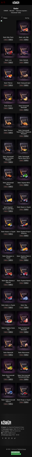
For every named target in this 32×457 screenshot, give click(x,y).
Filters (5, 18)
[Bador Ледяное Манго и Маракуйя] (23, 246)
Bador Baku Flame (8, 37)
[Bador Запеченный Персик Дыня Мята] (23, 147)
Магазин (12, 10)
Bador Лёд (24, 305)
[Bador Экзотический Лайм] (8, 365)
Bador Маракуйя (8, 352)
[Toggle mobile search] (4, 2)
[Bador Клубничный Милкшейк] (23, 318)
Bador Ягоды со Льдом (24, 400)
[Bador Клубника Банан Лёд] (8, 318)
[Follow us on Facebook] (2, 438)
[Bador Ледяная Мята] (23, 173)
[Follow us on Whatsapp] (12, 438)
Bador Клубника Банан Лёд (8, 328)
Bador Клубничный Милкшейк (23, 328)
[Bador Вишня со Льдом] (23, 197)
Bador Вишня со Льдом (24, 207)
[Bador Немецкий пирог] (23, 73)
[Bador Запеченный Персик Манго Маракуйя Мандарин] (23, 120)
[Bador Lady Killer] (23, 27)
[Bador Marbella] (23, 50)
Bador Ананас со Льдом (8, 231)
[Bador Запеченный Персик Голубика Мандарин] (8, 147)
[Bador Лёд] (23, 295)
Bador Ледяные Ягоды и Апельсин (24, 232)
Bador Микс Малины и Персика (8, 281)
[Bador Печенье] (8, 120)
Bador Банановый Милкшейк (24, 106)
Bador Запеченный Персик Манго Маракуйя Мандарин (23, 132)
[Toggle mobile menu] (2, 2)
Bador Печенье (8, 130)
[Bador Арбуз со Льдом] (8, 295)
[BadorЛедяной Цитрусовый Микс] (8, 197)
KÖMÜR (6, 10)
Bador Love (8, 60)
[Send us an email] (5, 438)
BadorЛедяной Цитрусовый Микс (8, 208)
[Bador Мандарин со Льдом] (8, 246)
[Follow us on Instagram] (9, 438)
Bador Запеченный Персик (8, 183)
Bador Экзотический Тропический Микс (24, 376)
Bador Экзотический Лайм (8, 376)
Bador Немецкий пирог (23, 83)
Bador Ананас (8, 106)
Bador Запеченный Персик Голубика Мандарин (8, 158)
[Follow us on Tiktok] (14, 438)
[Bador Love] (8, 50)
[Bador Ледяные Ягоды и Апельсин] (23, 222)
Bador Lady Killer (24, 37)
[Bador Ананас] (8, 96)
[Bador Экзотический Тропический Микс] (23, 365)
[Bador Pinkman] (8, 73)
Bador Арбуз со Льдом (8, 305)
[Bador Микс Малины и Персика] (8, 271)
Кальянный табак (16, 12)
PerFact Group (22, 449)
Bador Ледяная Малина (24, 280)
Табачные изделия (21, 10)
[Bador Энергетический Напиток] (8, 390)
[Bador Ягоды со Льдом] (23, 390)
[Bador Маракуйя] (8, 343)
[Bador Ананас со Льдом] (8, 222)
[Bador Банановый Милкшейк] (23, 96)
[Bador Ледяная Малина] (23, 271)
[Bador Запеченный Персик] (8, 173)
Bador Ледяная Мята (24, 182)
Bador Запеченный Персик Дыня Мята (24, 157)
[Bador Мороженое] (23, 343)
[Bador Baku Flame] (8, 27)
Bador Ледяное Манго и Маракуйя (24, 257)
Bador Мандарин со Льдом (8, 257)
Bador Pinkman (8, 83)
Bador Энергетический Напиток (8, 400)
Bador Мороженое (23, 352)
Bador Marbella (24, 60)
